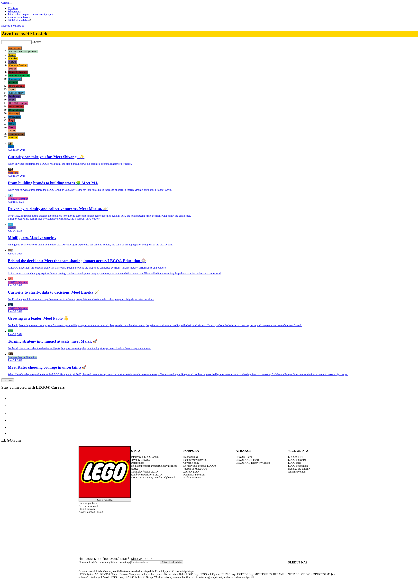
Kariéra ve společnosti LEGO (146, 474)
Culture (12, 62)
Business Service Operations (23, 51)
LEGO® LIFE (295, 456)
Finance (13, 82)
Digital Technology (18, 72)
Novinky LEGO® (140, 459)
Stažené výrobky (192, 477)
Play (11, 120)
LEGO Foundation (298, 465)
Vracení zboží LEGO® (195, 468)
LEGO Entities (16, 106)
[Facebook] (11, 413)
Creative (13, 58)
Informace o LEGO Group (145, 456)
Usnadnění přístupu (183, 571)
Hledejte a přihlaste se (12, 25)
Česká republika (104, 500)
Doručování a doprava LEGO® (199, 465)
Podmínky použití (164, 571)
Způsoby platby (191, 471)
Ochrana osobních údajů (91, 571)
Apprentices (14, 48)
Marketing (13, 113)
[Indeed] (10, 433)
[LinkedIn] (11, 398)
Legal (11, 99)
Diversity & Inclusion (19, 75)
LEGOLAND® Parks (247, 459)
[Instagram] (11, 405)
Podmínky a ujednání (194, 474)
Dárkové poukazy (88, 503)
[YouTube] (11, 420)
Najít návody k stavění (195, 459)
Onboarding (14, 117)
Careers (5, 2)
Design (12, 69)
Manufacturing (16, 110)
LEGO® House (244, 456)
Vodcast (13, 137)
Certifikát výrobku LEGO (144, 471)
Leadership (14, 96)
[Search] (33, 42)
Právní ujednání (147, 571)
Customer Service (17, 65)
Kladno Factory (16, 93)
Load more (8, 380)
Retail (12, 124)
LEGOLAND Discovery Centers (253, 462)
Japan (12, 89)
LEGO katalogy (87, 509)
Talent (12, 130)
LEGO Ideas (294, 462)
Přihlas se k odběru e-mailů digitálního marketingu (104, 562)
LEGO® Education (18, 103)
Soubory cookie (112, 571)
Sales (12, 127)
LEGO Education (297, 459)
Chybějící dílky (191, 462)
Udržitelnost (137, 462)
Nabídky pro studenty (299, 468)
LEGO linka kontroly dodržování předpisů (153, 477)
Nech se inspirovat (88, 506)
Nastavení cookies (129, 571)
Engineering (14, 79)
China (12, 55)
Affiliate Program (297, 471)
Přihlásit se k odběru (172, 562)
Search (37, 41)
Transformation (16, 134)
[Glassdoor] (11, 427)
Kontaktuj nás (190, 456)
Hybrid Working (16, 86)
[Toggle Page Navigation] (10, 3)
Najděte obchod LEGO (91, 512)
